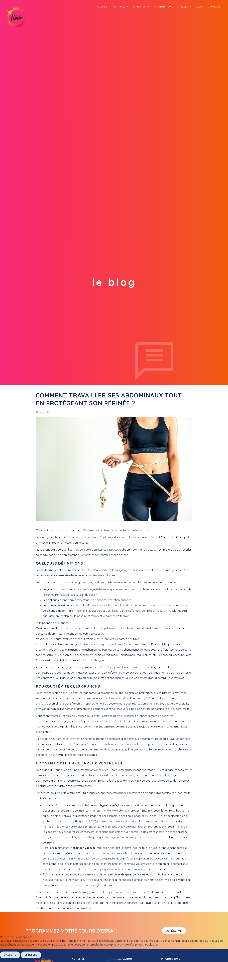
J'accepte (10, 954)
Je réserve (174, 930)
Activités (119, 6)
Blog (199, 6)
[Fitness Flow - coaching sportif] (16, 17)
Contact (214, 6)
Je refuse (31, 954)
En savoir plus (114, 960)
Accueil (102, 6)
